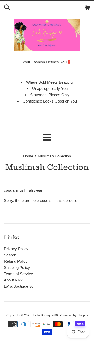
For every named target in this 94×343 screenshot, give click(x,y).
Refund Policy (16, 261)
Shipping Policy (17, 267)
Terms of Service (18, 274)
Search (10, 255)
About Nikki (14, 280)
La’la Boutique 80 (45, 315)
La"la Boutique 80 (18, 286)
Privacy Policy (16, 248)
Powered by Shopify (74, 315)
